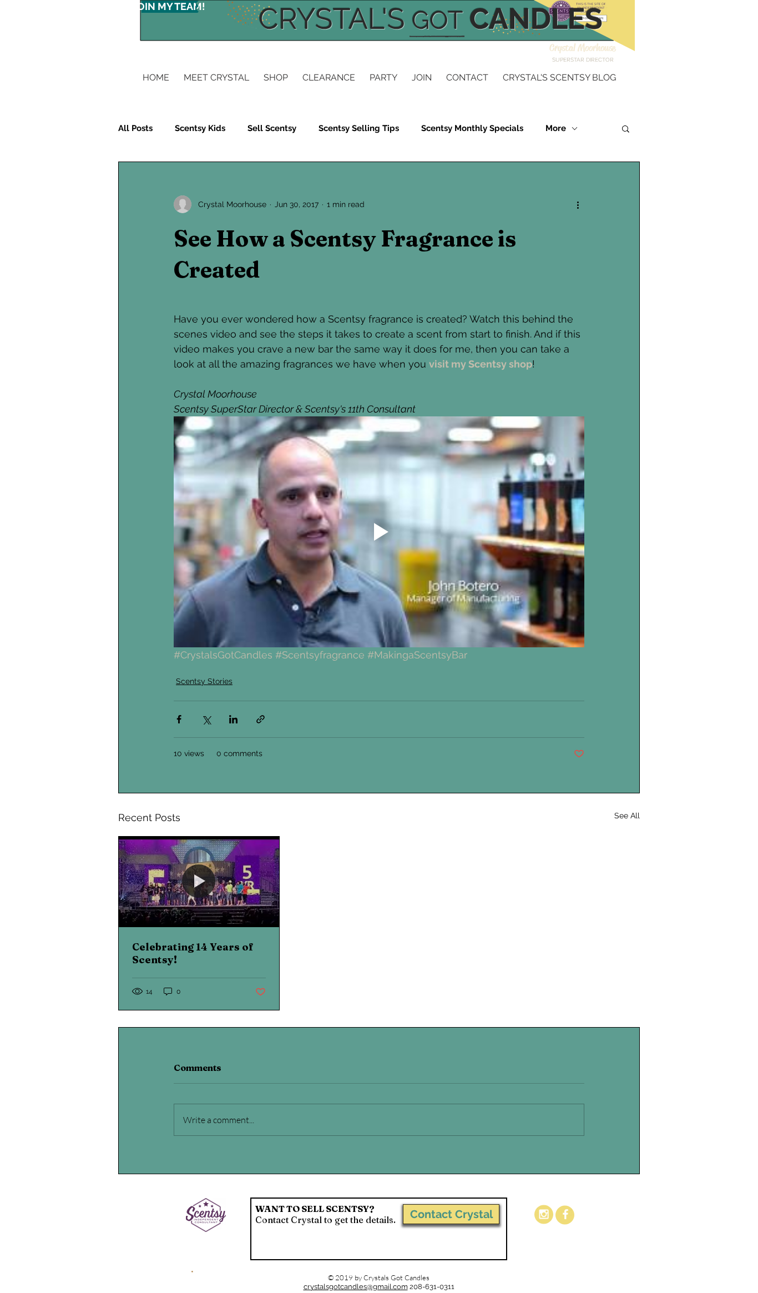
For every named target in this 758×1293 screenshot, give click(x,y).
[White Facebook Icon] (565, 1214)
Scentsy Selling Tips (359, 128)
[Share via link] (260, 719)
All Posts (135, 128)
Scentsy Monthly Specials (472, 128)
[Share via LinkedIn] (233, 719)
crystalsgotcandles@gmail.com (356, 1286)
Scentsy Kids (200, 128)
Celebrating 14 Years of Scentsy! (193, 953)
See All (627, 815)
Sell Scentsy (271, 128)
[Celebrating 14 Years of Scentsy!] (199, 882)
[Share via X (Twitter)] (206, 719)
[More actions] (577, 204)
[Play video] (379, 531)
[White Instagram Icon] (543, 1214)
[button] (625, 128)
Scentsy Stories (204, 681)
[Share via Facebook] (179, 719)
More (555, 128)
